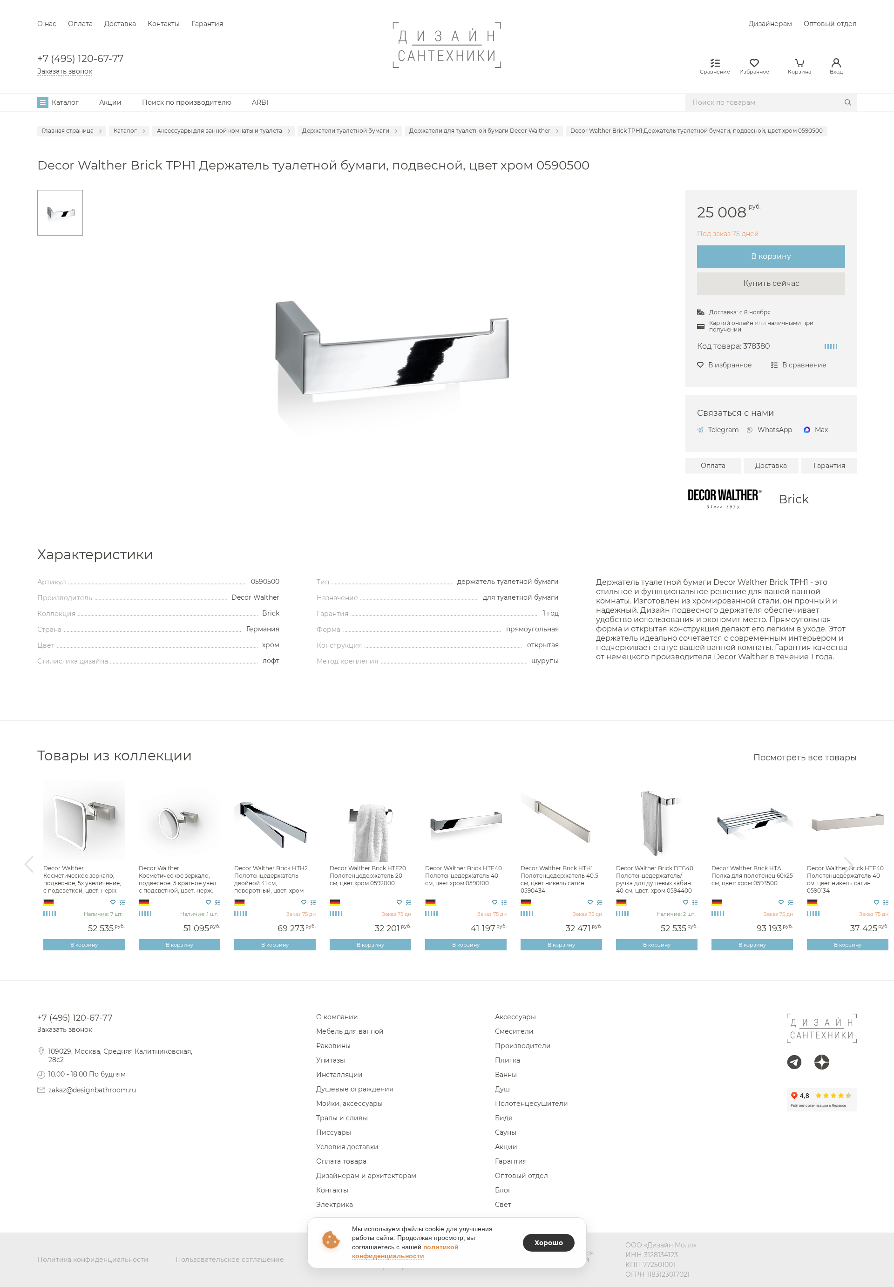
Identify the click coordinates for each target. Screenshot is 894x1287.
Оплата (80, 24)
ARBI (260, 102)
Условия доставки (347, 1147)
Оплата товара (341, 1161)
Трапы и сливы (342, 1118)
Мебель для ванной (350, 1031)
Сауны (505, 1132)
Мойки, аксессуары (349, 1103)
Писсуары (333, 1132)
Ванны (506, 1074)
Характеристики (95, 554)
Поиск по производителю (186, 102)
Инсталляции (339, 1074)
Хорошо (549, 1243)
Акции (110, 102)
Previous (28, 864)
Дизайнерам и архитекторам (366, 1176)
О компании (337, 1017)
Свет (503, 1204)
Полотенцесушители (531, 1103)
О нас (46, 24)
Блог (503, 1190)
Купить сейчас (771, 283)
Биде (504, 1118)
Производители (523, 1046)
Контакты (164, 24)
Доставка (120, 24)
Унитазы (330, 1060)
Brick (794, 499)
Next (848, 864)
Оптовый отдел (830, 24)
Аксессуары (515, 1017)
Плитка (507, 1060)
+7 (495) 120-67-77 (80, 59)
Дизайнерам (770, 24)
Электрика (334, 1204)
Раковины (333, 1046)
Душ (502, 1089)
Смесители (514, 1031)
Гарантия (207, 24)
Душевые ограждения (354, 1089)
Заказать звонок (64, 71)
